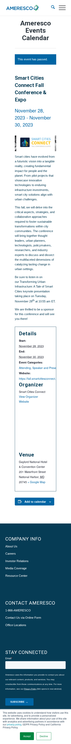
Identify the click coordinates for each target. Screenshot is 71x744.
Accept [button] (27, 736)
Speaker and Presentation (48, 368)
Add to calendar (35, 502)
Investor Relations (17, 561)
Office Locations (15, 625)
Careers (10, 553)
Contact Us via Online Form (23, 617)
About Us (11, 546)
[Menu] (60, 8)
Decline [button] (44, 736)
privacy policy (14, 724)
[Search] (51, 8)
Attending (25, 368)
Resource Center (16, 575)
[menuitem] (51, 8)
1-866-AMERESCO (18, 610)
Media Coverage (16, 568)
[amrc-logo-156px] (29, 8)
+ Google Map (36, 482)
